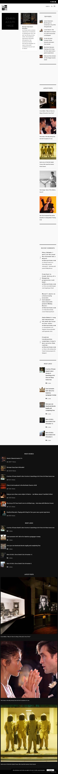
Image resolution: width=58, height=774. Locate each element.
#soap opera (26, 19)
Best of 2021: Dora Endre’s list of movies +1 (50, 421)
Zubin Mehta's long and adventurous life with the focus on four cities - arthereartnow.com (49, 321)
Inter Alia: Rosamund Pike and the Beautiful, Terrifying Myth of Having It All (48, 217)
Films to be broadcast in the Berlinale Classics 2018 (22, 485)
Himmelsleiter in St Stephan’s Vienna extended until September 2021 (48, 329)
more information (41, 770)
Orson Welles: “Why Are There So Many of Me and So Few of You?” (16, 636)
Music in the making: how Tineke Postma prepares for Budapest (49, 351)
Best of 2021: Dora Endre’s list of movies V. (50, 435)
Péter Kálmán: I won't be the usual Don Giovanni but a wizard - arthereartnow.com (49, 256)
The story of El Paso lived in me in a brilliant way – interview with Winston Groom (30, 503)
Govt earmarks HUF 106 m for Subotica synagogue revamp (23, 536)
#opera (28, 17)
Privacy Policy (53, 772)
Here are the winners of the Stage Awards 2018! (50, 57)
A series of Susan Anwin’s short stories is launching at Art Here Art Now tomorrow (30, 476)
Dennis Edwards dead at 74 (14, 458)
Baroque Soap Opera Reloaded (15, 467)
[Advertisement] (49, 74)
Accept (50, 770)
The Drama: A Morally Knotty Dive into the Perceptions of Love (15, 700)
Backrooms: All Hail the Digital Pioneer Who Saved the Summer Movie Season (47, 164)
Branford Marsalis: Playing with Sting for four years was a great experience (28, 512)
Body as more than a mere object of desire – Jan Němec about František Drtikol (30, 494)
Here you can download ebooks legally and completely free (23, 545)
